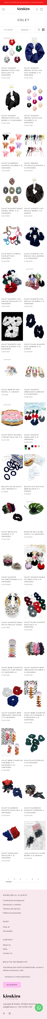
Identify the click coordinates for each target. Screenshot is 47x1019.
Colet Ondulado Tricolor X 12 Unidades (10, 855)
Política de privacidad (12, 913)
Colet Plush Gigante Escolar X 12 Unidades (34, 624)
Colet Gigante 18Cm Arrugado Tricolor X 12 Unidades (11, 715)
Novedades (8, 931)
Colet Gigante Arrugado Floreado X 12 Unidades (34, 392)
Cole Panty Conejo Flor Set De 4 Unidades (11, 256)
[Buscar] (37, 9)
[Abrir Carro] (41, 9)
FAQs (5, 949)
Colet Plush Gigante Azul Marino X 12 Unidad (34, 346)
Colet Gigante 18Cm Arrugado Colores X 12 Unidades (34, 670)
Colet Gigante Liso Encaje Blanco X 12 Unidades (11, 346)
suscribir (12, 985)
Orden (25, 30)
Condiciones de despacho (13, 900)
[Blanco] (42, 446)
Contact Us (7, 953)
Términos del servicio (11, 909)
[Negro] (26, 446)
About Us (7, 945)
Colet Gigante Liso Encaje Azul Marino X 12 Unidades (34, 256)
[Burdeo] (29, 449)
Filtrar (8, 30)
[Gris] (39, 446)
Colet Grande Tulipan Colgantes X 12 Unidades (34, 165)
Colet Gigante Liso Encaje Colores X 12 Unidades (34, 301)
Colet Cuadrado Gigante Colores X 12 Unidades (12, 165)
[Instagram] (10, 1013)
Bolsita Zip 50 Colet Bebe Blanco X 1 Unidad (34, 489)
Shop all (6, 927)
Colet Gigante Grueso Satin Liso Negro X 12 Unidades (12, 118)
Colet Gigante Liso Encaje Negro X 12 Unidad (34, 211)
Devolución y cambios (12, 904)
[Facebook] (4, 1013)
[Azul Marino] (32, 446)
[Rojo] (36, 446)
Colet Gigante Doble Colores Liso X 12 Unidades (34, 579)
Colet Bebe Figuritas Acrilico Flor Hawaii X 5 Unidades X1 (12, 670)
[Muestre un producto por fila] (39, 30)
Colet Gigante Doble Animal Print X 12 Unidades (12, 211)
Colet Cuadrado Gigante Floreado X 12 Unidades (34, 810)
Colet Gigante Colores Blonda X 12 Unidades (12, 579)
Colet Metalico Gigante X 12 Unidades (9, 534)
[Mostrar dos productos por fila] (43, 30)
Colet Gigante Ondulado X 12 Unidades (31, 437)
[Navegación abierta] (3, 9)
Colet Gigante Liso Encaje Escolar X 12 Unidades (12, 301)
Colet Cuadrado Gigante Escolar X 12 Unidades (12, 810)
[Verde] (26, 449)
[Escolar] (29, 446)
